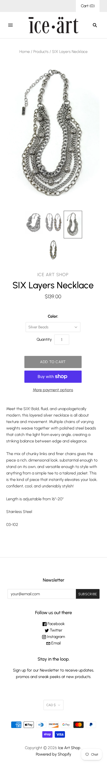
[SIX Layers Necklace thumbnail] (34, 222)
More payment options (53, 389)
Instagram (55, 636)
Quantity (44, 339)
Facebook (56, 623)
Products (41, 51)
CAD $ (51, 705)
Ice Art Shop (53, 274)
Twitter (55, 630)
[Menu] (10, 25)
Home (24, 51)
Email (55, 643)
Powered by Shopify (53, 754)
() (88, 5)
